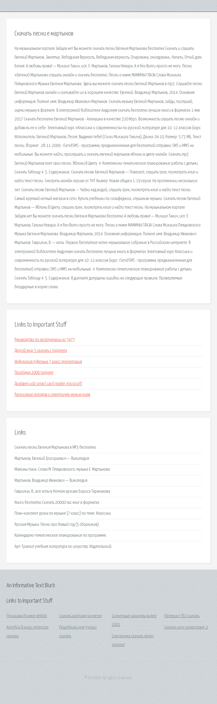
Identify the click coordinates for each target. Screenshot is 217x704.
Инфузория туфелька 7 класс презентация (48, 362)
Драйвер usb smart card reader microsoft (48, 384)
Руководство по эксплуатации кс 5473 (45, 340)
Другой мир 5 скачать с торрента (41, 350)
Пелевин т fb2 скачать (182, 616)
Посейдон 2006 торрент (34, 372)
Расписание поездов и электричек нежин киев (52, 394)
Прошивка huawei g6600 (27, 616)
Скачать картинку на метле (80, 616)
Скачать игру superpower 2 (186, 627)
